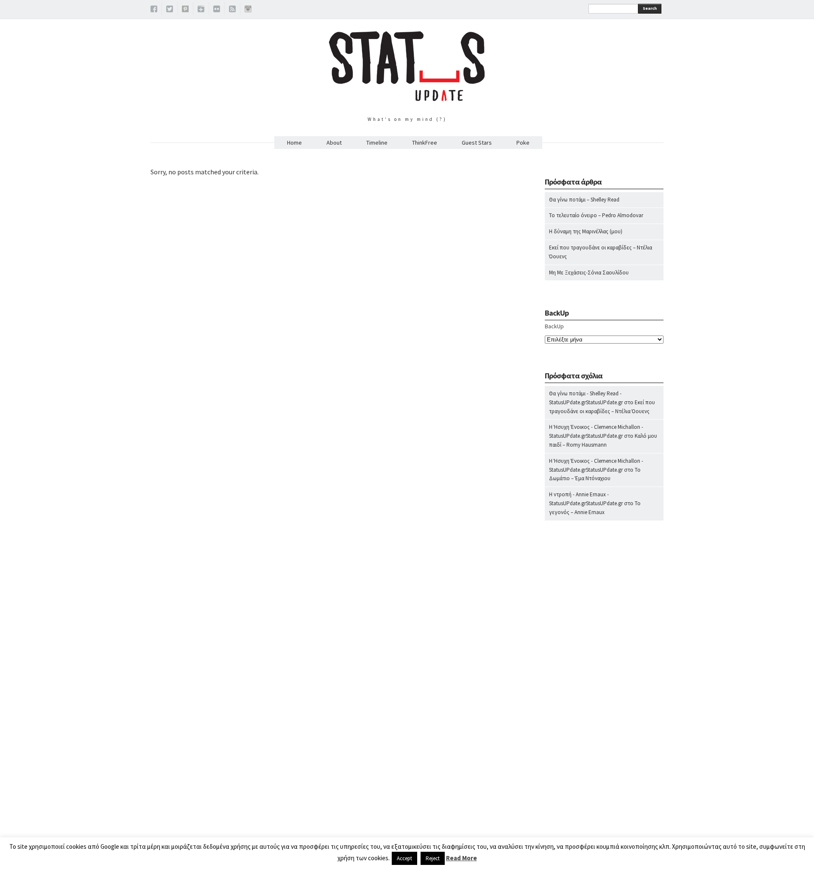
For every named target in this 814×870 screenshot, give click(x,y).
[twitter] (169, 10)
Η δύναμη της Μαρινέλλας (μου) (585, 231)
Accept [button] (404, 858)
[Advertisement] (604, 694)
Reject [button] (433, 858)
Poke (523, 142)
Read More (461, 858)
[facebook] (154, 10)
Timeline (376, 142)
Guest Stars (477, 142)
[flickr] (216, 10)
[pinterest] (185, 10)
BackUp (554, 326)
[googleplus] (201, 10)
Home (294, 142)
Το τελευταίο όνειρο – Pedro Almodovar (596, 215)
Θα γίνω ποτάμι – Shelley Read (584, 199)
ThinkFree (424, 142)
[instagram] (248, 10)
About (334, 142)
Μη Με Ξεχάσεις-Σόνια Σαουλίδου (589, 272)
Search (650, 8)
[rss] (232, 10)
